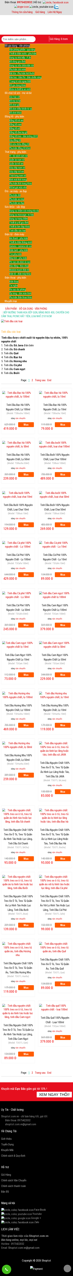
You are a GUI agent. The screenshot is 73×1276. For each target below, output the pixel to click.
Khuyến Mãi (7, 1150)
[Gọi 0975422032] (6, 1269)
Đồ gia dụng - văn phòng (33, 308)
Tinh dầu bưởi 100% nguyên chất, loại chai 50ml (54, 507)
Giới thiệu (6, 1138)
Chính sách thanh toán (13, 1186)
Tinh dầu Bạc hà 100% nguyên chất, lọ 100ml (18, 406)
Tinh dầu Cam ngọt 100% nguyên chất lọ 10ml (18, 657)
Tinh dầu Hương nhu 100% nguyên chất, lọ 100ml (18, 707)
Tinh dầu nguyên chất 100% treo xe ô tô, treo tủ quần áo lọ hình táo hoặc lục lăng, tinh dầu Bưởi (18, 898)
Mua (26, 424)
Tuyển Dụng (7, 1144)
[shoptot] (17, 1209)
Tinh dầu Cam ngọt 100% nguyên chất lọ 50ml (55, 657)
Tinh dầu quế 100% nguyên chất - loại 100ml (55, 1019)
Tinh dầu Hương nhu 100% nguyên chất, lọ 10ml (55, 707)
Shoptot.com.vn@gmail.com (23, 1247)
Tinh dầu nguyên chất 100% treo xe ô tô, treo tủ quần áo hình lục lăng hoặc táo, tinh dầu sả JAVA (55, 764)
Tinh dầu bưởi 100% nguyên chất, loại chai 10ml (18, 507)
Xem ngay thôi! (54, 1094)
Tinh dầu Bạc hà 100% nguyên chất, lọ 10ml (55, 406)
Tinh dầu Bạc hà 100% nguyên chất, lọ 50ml (18, 456)
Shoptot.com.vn (38, 1236)
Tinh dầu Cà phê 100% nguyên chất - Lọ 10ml (55, 556)
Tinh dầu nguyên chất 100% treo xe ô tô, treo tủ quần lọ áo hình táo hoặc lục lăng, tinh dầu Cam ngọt (18, 1027)
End (49, 380)
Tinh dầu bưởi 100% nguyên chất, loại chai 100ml (54, 456)
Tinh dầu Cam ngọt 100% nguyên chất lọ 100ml (55, 607)
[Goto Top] (67, 1268)
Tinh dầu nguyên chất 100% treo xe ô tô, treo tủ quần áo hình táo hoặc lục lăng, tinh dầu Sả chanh (18, 831)
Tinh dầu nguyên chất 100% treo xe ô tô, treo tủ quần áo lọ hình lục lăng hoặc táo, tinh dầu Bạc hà (55, 831)
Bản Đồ (5, 1191)
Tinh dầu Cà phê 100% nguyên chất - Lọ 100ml (18, 556)
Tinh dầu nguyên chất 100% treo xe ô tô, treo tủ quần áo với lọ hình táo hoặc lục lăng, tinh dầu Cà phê (55, 898)
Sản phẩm (11, 308)
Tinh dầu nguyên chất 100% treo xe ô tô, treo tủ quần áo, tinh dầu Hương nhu (18, 965)
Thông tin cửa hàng (22, 12)
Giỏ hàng (40, 12)
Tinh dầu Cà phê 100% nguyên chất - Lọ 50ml (18, 607)
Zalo (36, 1222)
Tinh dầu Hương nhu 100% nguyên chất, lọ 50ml (18, 757)
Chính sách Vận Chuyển (13, 1180)
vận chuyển (20, 418)
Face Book (40, 1209)
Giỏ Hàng (6, 1174)
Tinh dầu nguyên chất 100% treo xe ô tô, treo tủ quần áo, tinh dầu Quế (55, 961)
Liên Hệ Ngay (55, 12)
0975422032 (24, 2)
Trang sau (40, 380)
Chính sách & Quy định (13, 1155)
